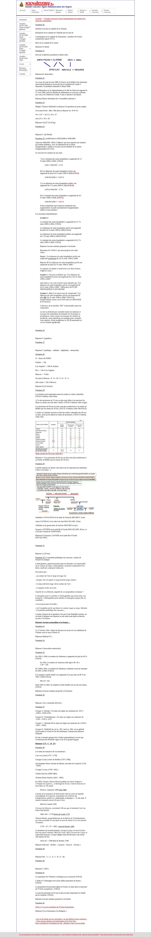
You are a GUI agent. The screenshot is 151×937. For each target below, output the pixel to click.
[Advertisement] (98, 23)
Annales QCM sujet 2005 (23, 58)
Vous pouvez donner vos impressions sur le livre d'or (56, 921)
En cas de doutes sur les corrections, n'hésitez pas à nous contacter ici (40, 934)
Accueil (22, 10)
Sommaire (23, 20)
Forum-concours (107, 11)
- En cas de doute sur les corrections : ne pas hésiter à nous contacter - (61, 919)
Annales (22, 74)
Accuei (38, 19)
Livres (21, 64)
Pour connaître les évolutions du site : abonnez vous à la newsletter (60, 923)
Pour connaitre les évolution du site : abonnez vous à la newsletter (80, 934)
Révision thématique (23, 69)
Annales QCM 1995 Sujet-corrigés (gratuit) (24, 26)
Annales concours (95, 11)
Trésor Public (48, 10)
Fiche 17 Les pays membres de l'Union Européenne (54, 907)
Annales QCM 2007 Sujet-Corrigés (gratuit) (23, 48)
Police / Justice (70, 11)
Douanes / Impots (59, 11)
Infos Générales (35, 11)
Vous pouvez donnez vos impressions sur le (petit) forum (116, 934)
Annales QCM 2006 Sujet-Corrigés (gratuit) (23, 37)
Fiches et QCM (83, 11)
